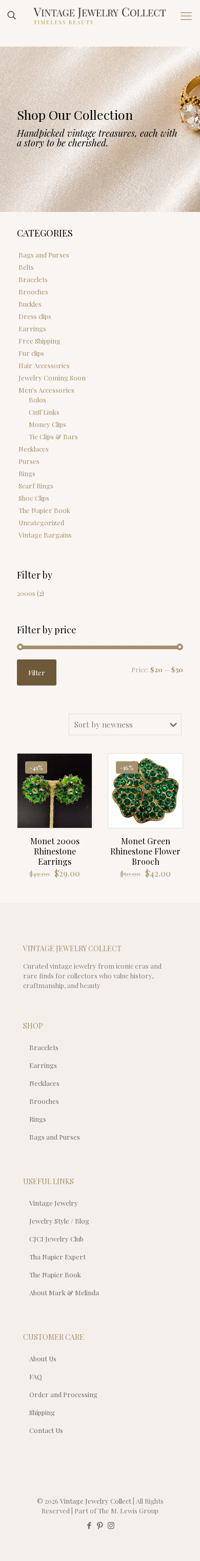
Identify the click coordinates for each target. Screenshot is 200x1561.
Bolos (37, 399)
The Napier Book (44, 510)
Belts (26, 267)
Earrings (32, 328)
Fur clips (31, 353)
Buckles (30, 304)
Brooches (33, 291)
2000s (26, 593)
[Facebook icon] (89, 1525)
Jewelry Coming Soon (52, 377)
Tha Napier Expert (57, 1256)
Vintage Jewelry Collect (95, 1500)
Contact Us (46, 1430)
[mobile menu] (186, 15)
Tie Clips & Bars (53, 436)
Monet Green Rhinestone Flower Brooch (145, 851)
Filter (36, 672)
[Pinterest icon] (100, 1525)
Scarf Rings (35, 485)
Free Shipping (39, 340)
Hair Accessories (44, 365)
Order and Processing (63, 1394)
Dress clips (34, 316)
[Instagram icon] (111, 1525)
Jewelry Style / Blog (59, 1220)
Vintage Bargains (45, 534)
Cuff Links (44, 412)
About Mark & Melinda (64, 1292)
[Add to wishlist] (80, 795)
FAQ (35, 1376)
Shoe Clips (33, 498)
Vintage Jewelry (53, 1203)
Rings (26, 473)
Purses (28, 461)
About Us (42, 1358)
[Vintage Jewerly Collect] (100, 15)
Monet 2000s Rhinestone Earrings (54, 851)
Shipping (42, 1412)
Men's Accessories (46, 390)
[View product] (80, 780)
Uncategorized (41, 522)
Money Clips (47, 424)
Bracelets (33, 279)
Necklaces (33, 448)
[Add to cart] (80, 765)
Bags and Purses (43, 254)
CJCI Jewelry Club (56, 1238)
